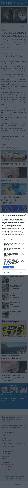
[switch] (22, 244)
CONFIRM (8, 267)
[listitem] (14, 240)
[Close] (25, 215)
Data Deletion (6, 272)
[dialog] (14, 244)
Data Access (14, 272)
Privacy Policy (22, 272)
